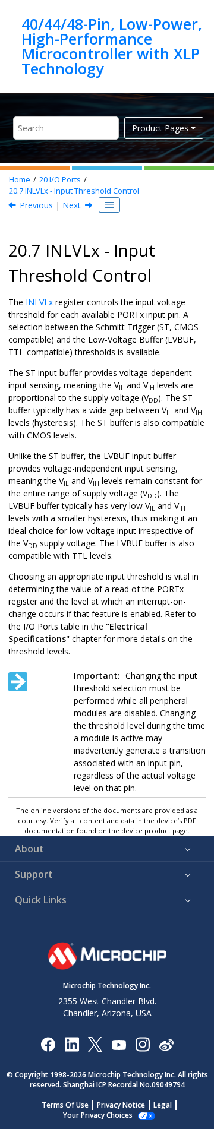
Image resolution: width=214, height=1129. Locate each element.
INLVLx (39, 302)
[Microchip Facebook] (47, 1044)
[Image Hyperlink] (118, 1044)
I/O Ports (60, 180)
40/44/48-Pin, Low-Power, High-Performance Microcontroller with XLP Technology (111, 46)
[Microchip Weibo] (166, 1044)
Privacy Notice (121, 1105)
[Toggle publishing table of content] (109, 205)
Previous (36, 205)
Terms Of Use (65, 1105)
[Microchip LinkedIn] (71, 1044)
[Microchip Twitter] (95, 1044)
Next (71, 205)
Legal (162, 1105)
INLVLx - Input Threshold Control (74, 191)
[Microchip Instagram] (142, 1044)
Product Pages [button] (160, 128)
